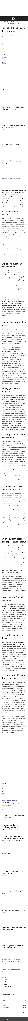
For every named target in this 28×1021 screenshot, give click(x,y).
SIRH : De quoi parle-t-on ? (11, 144)
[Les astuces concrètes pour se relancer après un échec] (14, 863)
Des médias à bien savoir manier (13, 910)
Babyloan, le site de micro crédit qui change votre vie (13, 108)
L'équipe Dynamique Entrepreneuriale (12, 36)
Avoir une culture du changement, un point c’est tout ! (13, 127)
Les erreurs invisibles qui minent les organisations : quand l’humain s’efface (14, 892)
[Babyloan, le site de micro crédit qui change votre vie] (14, 99)
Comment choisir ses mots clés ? (10, 800)
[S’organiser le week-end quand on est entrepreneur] (14, 919)
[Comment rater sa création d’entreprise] (14, 153)
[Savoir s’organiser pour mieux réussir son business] (14, 937)
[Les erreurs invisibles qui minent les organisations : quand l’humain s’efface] (14, 882)
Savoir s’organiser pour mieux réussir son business (12, 947)
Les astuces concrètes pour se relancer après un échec (12, 872)
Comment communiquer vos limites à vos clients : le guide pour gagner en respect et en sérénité (14, 838)
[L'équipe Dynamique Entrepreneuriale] (6, 176)
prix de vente (14, 718)
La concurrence (5, 21)
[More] (14, 65)
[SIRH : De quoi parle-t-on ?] (14, 136)
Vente (7, 23)
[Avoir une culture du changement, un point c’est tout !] (14, 117)
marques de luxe (6, 273)
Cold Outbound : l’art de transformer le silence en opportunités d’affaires (11, 827)
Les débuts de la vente (15, 23)
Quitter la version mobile (14, 1019)
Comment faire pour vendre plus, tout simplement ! (13, 816)
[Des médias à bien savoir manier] (14, 902)
